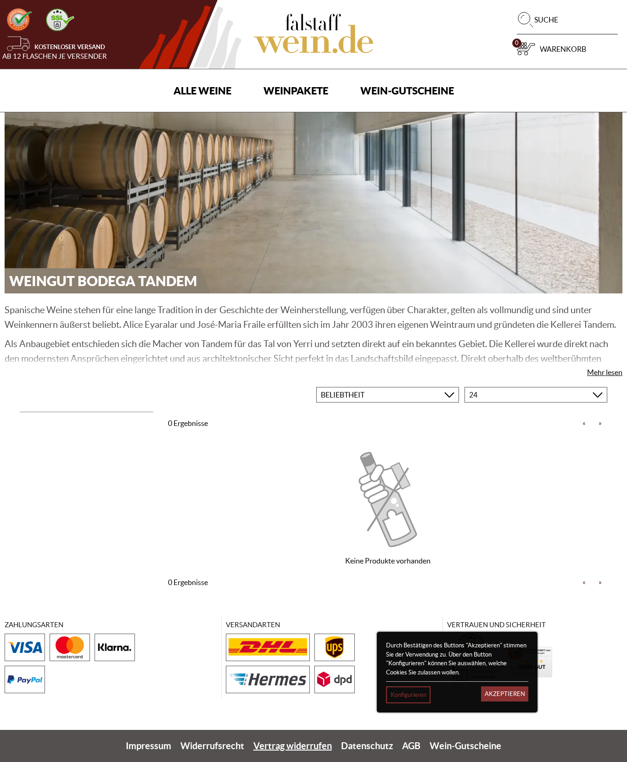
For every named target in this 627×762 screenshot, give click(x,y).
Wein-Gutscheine (407, 90)
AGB (411, 745)
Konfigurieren (408, 694)
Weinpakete (295, 90)
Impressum (148, 745)
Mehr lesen (604, 372)
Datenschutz (367, 745)
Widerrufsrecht (212, 745)
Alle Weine (202, 90)
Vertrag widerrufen (292, 745)
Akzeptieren (505, 693)
